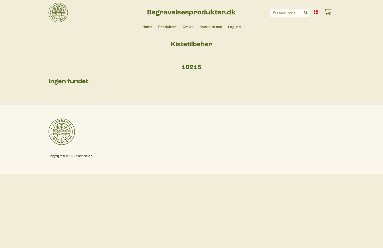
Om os (188, 27)
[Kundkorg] (328, 12)
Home (147, 27)
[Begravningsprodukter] (58, 12)
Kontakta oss (210, 27)
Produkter (167, 27)
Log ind (234, 27)
